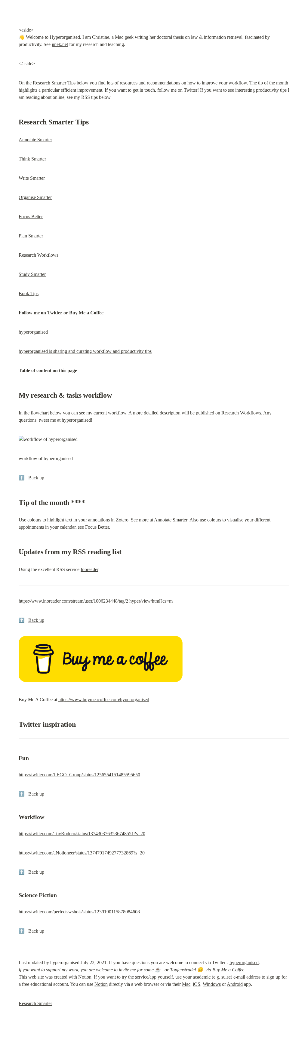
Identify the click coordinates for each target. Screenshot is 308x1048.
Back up (36, 477)
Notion (84, 976)
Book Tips (28, 293)
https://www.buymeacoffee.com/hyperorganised (103, 699)
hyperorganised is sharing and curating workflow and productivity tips (85, 351)
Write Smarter (32, 178)
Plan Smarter (31, 235)
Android (235, 984)
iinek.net (60, 44)
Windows (212, 984)
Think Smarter (32, 158)
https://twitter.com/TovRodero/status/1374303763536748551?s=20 (82, 833)
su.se (226, 976)
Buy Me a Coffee (228, 969)
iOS (196, 984)
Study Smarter (32, 274)
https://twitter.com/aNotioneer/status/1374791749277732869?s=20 (82, 852)
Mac (186, 984)
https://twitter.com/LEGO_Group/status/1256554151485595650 (79, 774)
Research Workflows (38, 255)
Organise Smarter (35, 197)
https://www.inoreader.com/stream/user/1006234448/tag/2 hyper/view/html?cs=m (96, 600)
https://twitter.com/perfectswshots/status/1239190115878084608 (79, 911)
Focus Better (31, 216)
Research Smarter (35, 1003)
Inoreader (89, 569)
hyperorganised (33, 332)
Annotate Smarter (35, 139)
